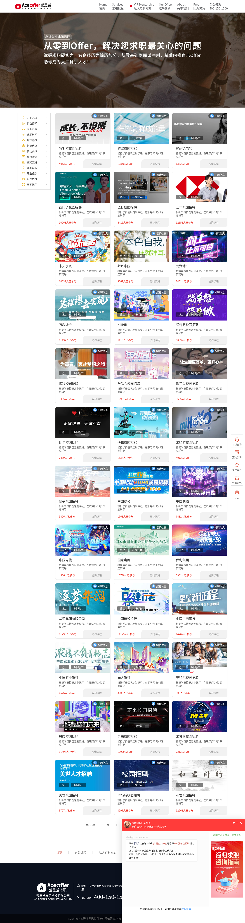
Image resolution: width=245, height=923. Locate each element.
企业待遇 (32, 129)
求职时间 (32, 134)
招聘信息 (32, 145)
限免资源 (199, 6)
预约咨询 (237, 457)
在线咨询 (237, 444)
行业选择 (32, 118)
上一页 (105, 825)
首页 (103, 6)
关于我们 (183, 6)
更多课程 (32, 184)
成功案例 (166, 6)
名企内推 (32, 179)
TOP (237, 498)
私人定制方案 (144, 6)
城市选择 (32, 140)
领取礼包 (237, 482)
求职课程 (118, 6)
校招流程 (32, 162)
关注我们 (237, 470)
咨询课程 (97, 163)
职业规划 (32, 173)
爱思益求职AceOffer (33, 6)
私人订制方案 (107, 852)
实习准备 (32, 168)
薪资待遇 (32, 156)
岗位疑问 (32, 123)
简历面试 (32, 151)
